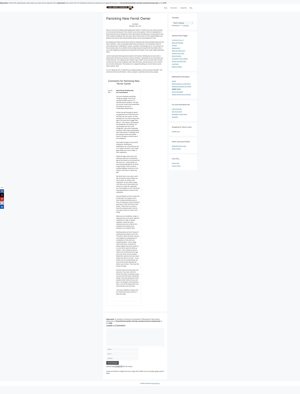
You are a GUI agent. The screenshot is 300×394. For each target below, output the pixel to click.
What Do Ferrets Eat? (178, 51)
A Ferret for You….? (178, 40)
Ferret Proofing (176, 56)
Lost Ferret (175, 64)
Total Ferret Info (177, 109)
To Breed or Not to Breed (180, 59)
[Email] (2, 203)
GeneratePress (155, 383)
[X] (2, 195)
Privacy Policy (176, 166)
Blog (191, 8)
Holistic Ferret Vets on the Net (181, 94)
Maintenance (176, 48)
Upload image (110, 366)
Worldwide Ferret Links (179, 146)
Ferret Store (173, 8)
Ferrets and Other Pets (179, 61)
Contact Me (183, 8)
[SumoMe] (2, 207)
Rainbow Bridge (177, 67)
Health (174, 81)
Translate (186, 25)
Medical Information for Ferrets (181, 86)
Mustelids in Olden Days (179, 114)
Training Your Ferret (178, 53)
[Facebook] (2, 191)
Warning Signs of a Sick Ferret (181, 84)
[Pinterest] (2, 199)
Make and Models (177, 43)
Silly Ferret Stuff (177, 112)
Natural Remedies (177, 92)
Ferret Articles (176, 149)
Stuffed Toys (176, 131)
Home (165, 8)
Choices (174, 45)
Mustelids (175, 117)
